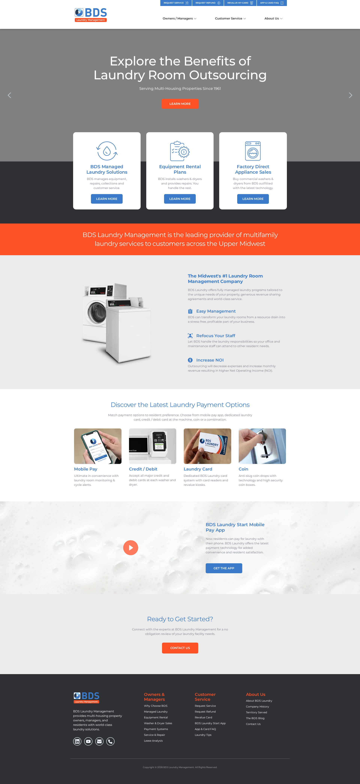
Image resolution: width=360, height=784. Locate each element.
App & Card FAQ (205, 729)
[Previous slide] (10, 95)
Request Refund (205, 711)
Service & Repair (154, 735)
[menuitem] (179, 19)
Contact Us (253, 724)
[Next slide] (350, 95)
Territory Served (256, 712)
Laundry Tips (203, 735)
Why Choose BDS (155, 705)
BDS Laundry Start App (210, 723)
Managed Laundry (156, 711)
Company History (257, 706)
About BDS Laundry (259, 700)
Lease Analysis (153, 740)
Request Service (205, 705)
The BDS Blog (255, 718)
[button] (130, 547)
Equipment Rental (156, 717)
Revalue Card (203, 717)
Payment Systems (156, 729)
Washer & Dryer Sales (158, 723)
